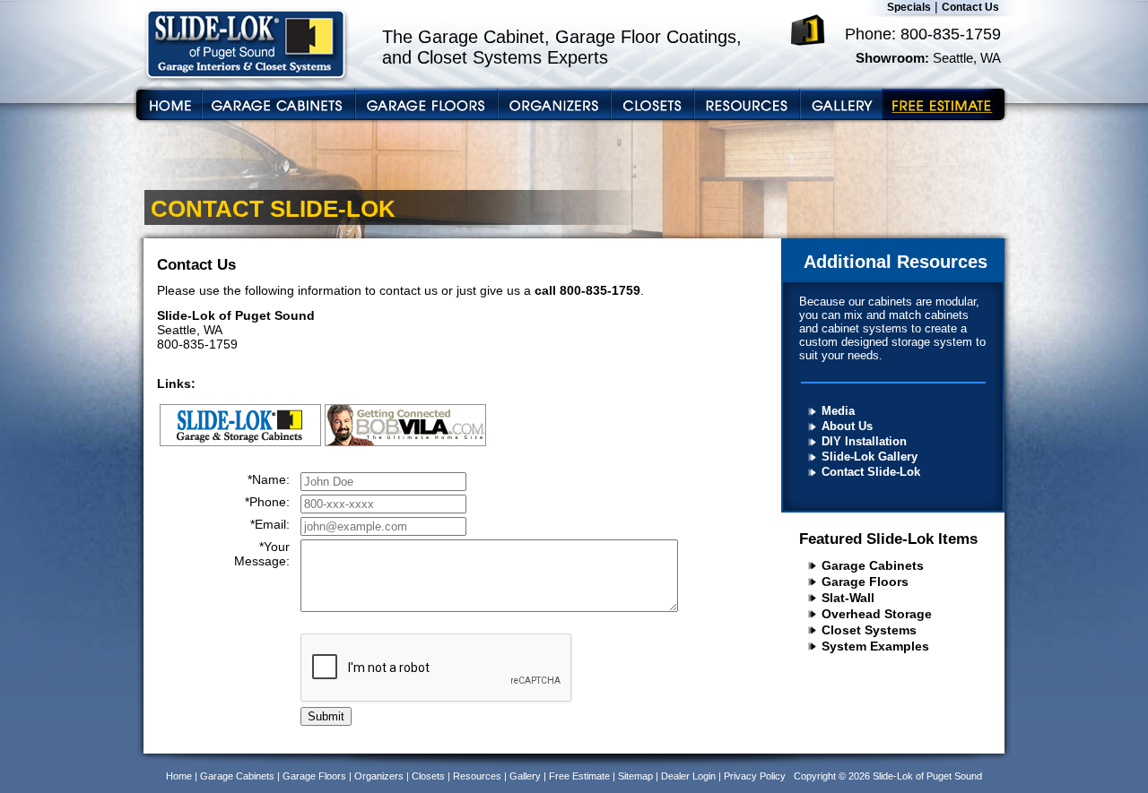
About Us (847, 426)
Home (179, 776)
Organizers (379, 776)
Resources (477, 776)
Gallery (525, 776)
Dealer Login (688, 776)
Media (838, 411)
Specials (909, 7)
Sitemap (635, 776)
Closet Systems (869, 630)
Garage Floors (865, 581)
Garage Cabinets (873, 565)
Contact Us (970, 7)
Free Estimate (579, 776)
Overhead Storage (877, 614)
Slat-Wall (848, 597)
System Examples (875, 646)
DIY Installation (864, 441)
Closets (428, 776)
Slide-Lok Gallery (870, 456)
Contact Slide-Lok (871, 471)
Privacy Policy (755, 776)
